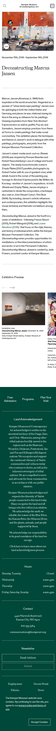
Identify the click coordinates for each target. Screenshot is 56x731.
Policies (15, 690)
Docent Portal (41, 684)
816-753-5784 (28, 626)
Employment (15, 684)
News (41, 690)
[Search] (5, 5)
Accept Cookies (39, 722)
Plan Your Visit (45, 399)
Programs (28, 399)
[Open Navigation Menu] (52, 6)
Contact (28, 609)
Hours (28, 566)
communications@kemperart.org (28, 632)
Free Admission (10, 399)
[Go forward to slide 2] (12, 288)
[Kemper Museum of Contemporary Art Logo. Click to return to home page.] (29, 6)
